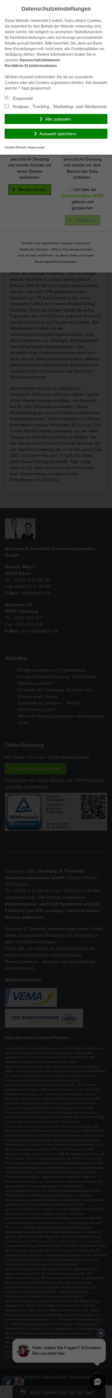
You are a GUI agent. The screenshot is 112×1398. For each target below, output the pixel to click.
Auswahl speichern (58, 133)
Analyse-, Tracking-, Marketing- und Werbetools (59, 106)
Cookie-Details (16, 147)
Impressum (36, 147)
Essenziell (22, 98)
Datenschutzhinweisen (40, 60)
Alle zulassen (58, 118)
